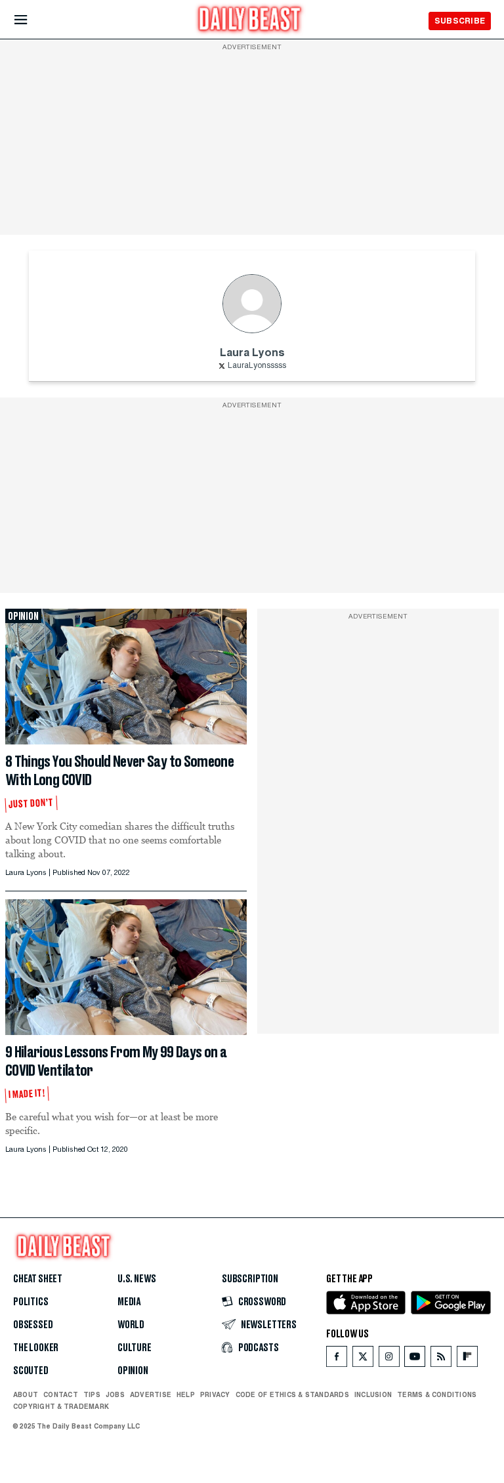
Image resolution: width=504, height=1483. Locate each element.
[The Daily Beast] (250, 21)
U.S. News (136, 1279)
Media (128, 1302)
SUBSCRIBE (459, 21)
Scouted (31, 1371)
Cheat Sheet (37, 1279)
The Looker (35, 1348)
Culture (134, 1348)
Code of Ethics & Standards (292, 1394)
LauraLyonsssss (257, 366)
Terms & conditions (436, 1394)
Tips (91, 1394)
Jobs (115, 1394)
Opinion (132, 1371)
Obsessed (33, 1325)
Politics (31, 1302)
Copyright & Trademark (61, 1406)
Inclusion (373, 1394)
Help (186, 1394)
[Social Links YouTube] (414, 1359)
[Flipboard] (467, 1359)
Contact (60, 1394)
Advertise (150, 1394)
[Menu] (31, 20)
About (25, 1394)
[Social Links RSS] (441, 1359)
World (130, 1325)
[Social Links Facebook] (336, 1359)
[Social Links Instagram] (389, 1359)
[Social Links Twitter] (362, 1359)
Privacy (215, 1394)
